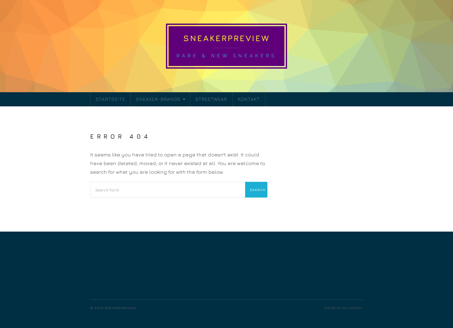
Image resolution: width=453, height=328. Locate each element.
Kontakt (249, 99)
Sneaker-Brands (158, 99)
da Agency (352, 308)
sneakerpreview (226, 38)
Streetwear (211, 99)
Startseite (110, 99)
